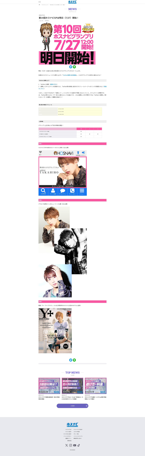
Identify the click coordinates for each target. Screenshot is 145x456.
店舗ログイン (68, 438)
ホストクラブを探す (78, 429)
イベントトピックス (78, 436)
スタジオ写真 (77, 431)
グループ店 (76, 434)
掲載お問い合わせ (77, 438)
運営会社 (69, 440)
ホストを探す (68, 431)
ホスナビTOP (68, 429)
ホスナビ (47, 20)
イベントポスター (67, 436)
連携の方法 (53, 84)
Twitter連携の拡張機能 (69, 75)
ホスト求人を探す (67, 434)
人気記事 (72, 406)
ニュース (41, 20)
